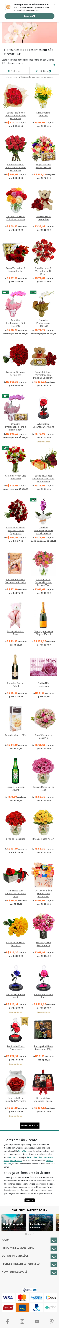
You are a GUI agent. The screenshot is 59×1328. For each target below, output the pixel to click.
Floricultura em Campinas (38, 1226)
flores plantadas (34, 1157)
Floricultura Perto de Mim (29, 1210)
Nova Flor (22, 1151)
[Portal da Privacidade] (29, 1289)
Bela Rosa (13, 1157)
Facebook (7, 1321)
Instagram (22, 1321)
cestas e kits (16, 1160)
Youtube (36, 1321)
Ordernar (15, 70)
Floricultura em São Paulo (13, 1226)
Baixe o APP (29, 16)
